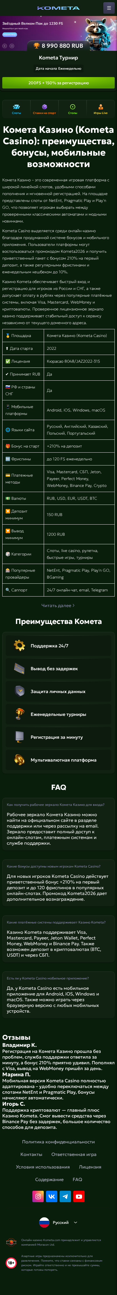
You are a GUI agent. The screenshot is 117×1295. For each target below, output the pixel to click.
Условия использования (43, 1167)
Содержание (49, 1179)
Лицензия (90, 1167)
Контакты (31, 1154)
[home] (58, 8)
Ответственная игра (74, 1154)
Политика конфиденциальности (58, 1142)
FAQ (77, 1179)
